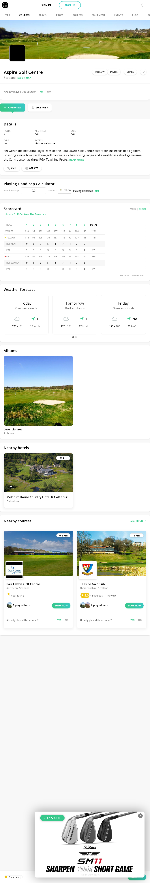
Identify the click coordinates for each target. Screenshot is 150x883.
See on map (24, 77)
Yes (42, 91)
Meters (142, 209)
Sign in (46, 5)
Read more (76, 159)
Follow (100, 71)
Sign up (70, 5)
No (49, 91)
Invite (114, 71)
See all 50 (136, 521)
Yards (133, 209)
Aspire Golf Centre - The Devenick (25, 214)
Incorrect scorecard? (132, 275)
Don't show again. (90, 874)
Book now (61, 605)
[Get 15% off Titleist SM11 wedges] (90, 845)
